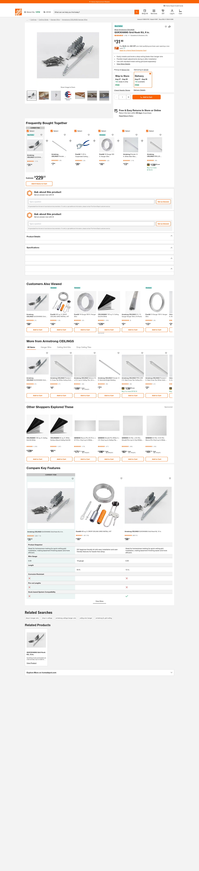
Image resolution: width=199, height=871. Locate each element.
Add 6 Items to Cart (39, 184)
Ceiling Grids (43, 20)
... (27, 20)
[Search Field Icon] (136, 12)
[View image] (32, 96)
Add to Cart (147, 97)
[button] (99, 236)
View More (99, 601)
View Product (31, 663)
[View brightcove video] (92, 96)
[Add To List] (165, 26)
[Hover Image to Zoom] (68, 55)
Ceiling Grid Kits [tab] (64, 347)
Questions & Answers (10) (138, 35)
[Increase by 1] (128, 97)
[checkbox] (28, 131)
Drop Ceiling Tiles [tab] (83, 347)
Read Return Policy (126, 116)
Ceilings (33, 20)
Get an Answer (163, 202)
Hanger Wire (55, 20)
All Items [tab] (31, 347)
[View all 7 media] (104, 96)
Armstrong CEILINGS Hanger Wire (74, 20)
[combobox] (93, 12)
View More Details (123, 64)
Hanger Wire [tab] (46, 347)
